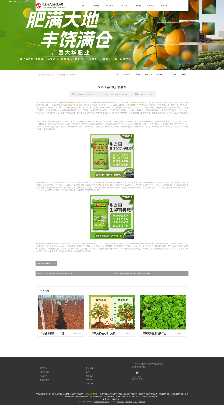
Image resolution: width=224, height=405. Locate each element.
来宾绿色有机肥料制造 (46, 263)
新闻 (138, 74)
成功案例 (151, 6)
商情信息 (72, 74)
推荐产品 (43, 368)
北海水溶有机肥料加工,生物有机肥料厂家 (54, 273)
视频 (184, 74)
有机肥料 (43, 376)
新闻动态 (123, 6)
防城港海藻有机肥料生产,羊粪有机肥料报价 (131, 273)
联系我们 (164, 6)
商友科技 (141, 367)
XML (135, 402)
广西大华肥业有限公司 (155, 364)
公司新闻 (127, 74)
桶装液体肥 (44, 380)
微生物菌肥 (44, 372)
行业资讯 (161, 74)
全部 (116, 74)
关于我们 (96, 6)
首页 (82, 6)
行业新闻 (173, 74)
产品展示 (109, 6)
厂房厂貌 (137, 6)
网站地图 (128, 402)
